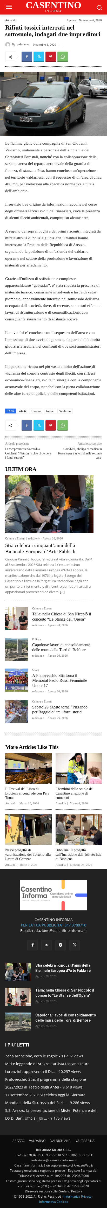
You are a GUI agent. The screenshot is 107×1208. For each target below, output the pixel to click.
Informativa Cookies (53, 1201)
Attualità (10, 20)
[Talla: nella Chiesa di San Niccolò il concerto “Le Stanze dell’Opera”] (16, 618)
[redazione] (8, 44)
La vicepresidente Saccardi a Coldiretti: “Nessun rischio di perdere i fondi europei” (28, 453)
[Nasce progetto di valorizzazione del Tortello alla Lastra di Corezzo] (28, 829)
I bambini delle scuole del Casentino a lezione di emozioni (74, 793)
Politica (36, 639)
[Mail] (46, 945)
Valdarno (65, 411)
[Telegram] (60, 945)
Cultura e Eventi (15, 538)
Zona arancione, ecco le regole (31, 1056)
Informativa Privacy (77, 1196)
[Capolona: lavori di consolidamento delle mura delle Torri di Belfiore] (16, 649)
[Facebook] (27, 57)
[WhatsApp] (62, 57)
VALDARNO (37, 1141)
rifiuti (22, 411)
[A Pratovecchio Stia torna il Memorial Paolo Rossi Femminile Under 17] (16, 680)
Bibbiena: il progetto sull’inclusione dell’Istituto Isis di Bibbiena (78, 854)
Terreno (36, 411)
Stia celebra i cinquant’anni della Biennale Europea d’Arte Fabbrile (41, 548)
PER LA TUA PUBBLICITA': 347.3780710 (53, 925)
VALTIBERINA (85, 1141)
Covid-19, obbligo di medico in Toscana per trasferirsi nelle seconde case (80, 453)
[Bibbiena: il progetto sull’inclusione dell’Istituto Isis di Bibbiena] (79, 829)
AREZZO (18, 1141)
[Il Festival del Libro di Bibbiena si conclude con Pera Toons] (28, 768)
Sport (35, 670)
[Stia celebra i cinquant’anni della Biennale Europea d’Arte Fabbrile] (49, 504)
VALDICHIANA (60, 1141)
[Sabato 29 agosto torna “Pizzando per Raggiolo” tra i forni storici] (16, 711)
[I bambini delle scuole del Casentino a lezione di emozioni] (79, 768)
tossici (50, 411)
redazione (23, 44)
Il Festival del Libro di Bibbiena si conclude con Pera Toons (27, 793)
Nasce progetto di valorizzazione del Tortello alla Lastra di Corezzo (28, 854)
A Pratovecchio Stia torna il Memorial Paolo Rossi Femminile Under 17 (59, 680)
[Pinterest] (50, 57)
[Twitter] (39, 57)
